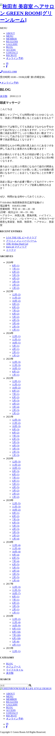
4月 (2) (15, 278)
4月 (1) (15, 349)
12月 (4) (16, 545)
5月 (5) (15, 567)
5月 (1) (15, 346)
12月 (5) (16, 503)
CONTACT (12, 52)
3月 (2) (15, 490)
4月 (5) (15, 487)
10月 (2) (16, 301)
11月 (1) (16, 339)
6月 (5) (15, 564)
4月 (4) (15, 571)
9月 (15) (16, 628)
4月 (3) (15, 320)
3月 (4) (15, 323)
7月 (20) (16, 635)
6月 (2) (15, 272)
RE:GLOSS (12, 41)
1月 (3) (15, 455)
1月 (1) (15, 330)
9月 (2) (15, 304)
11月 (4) (16, 548)
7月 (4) (15, 561)
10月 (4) (16, 551)
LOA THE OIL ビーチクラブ (21, 237)
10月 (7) (16, 593)
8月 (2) (15, 307)
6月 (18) (16, 638)
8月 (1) (15, 265)
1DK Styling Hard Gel (17, 244)
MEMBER (11, 38)
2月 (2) (15, 285)
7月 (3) (15, 436)
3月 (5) (15, 574)
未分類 (3, 96)
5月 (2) (15, 317)
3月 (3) (15, 281)
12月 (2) (16, 294)
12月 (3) (16, 362)
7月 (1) (15, 269)
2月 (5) (15, 577)
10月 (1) (16, 342)
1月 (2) (15, 288)
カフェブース (13, 666)
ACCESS (11, 50)
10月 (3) (16, 426)
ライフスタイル (14, 670)
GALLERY (12, 44)
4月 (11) (16, 645)
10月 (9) (16, 625)
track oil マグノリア (16, 246)
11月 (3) (16, 365)
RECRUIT (11, 55)
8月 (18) (16, 632)
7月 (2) (15, 310)
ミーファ (11, 250)
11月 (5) (16, 590)
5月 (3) (15, 275)
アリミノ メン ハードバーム (21, 241)
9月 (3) (15, 429)
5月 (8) (15, 641)
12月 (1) (16, 336)
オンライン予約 (14, 58)
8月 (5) (15, 558)
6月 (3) (15, 439)
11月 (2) (16, 297)
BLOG (9, 47)
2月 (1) (15, 352)
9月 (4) (15, 555)
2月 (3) (15, 326)
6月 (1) (15, 481)
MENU (9, 36)
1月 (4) (15, 538)
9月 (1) (15, 513)
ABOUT (10, 33)
